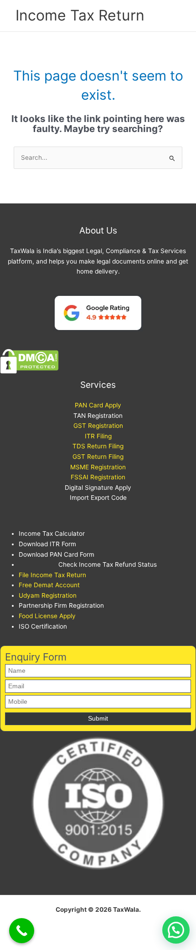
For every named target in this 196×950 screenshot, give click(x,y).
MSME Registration (98, 467)
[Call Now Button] (21, 930)
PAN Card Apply (98, 405)
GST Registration (98, 425)
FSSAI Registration (98, 477)
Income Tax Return (79, 15)
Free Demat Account (49, 585)
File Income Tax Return (52, 575)
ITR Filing (98, 436)
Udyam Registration (48, 595)
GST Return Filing (98, 456)
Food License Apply (47, 616)
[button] (176, 930)
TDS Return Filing (98, 446)
